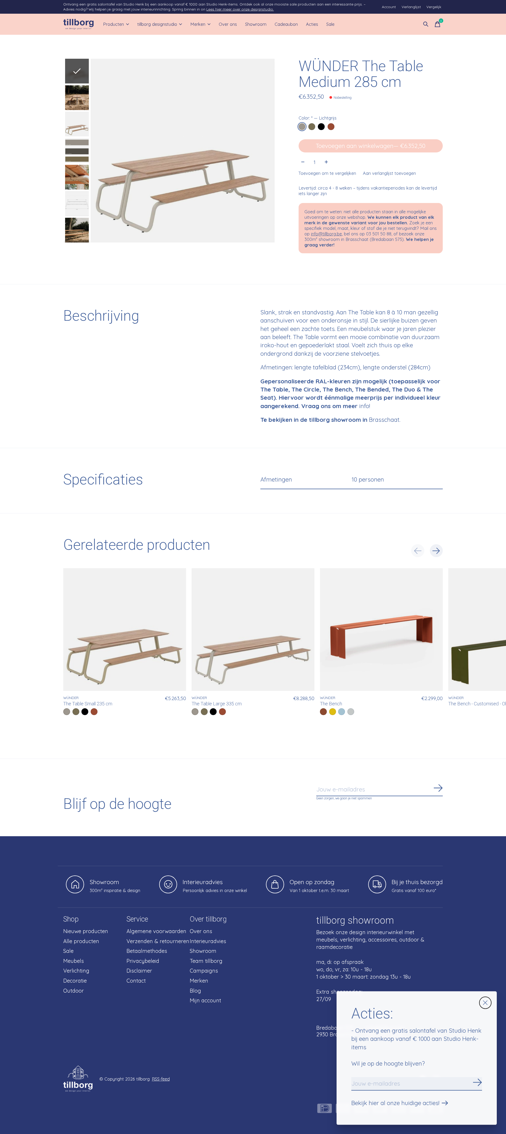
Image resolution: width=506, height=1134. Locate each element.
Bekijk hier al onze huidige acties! (395, 1103)
